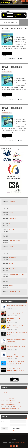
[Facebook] (22, 1)
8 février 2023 (5, 31)
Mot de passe (4, 425)
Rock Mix (11, 285)
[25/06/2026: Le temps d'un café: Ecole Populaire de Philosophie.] (3, 329)
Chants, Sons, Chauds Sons (15, 240)
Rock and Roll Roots (13, 268)
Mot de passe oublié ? (14, 430)
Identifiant (3, 421)
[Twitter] (24, 1)
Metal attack (12, 280)
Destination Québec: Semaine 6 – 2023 (14, 29)
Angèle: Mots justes (16, 16)
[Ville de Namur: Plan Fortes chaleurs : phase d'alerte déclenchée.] (3, 343)
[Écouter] (4, 15)
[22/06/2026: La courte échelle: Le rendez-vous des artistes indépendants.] (3, 365)
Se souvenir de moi (16, 428)
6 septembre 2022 (6, 112)
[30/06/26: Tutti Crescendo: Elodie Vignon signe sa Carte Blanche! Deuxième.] (3, 315)
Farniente (11, 246)
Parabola (16, 442)
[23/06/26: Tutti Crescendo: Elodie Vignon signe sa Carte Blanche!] (3, 349)
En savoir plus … (6, 53)
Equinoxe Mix (12, 201)
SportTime (11, 229)
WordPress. (22, 442)
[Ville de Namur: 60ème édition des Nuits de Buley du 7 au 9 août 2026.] (3, 308)
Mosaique (11, 212)
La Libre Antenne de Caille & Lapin (16, 274)
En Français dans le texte (14, 291)
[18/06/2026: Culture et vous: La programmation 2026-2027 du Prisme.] (3, 372)
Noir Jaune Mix (12, 207)
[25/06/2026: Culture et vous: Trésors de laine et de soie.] (3, 322)
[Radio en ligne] (25, 15)
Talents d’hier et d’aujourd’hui (15, 252)
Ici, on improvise (12, 257)
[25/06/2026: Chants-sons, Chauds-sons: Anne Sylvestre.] (3, 336)
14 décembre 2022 (6, 71)
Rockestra (11, 223)
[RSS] (27, 1)
